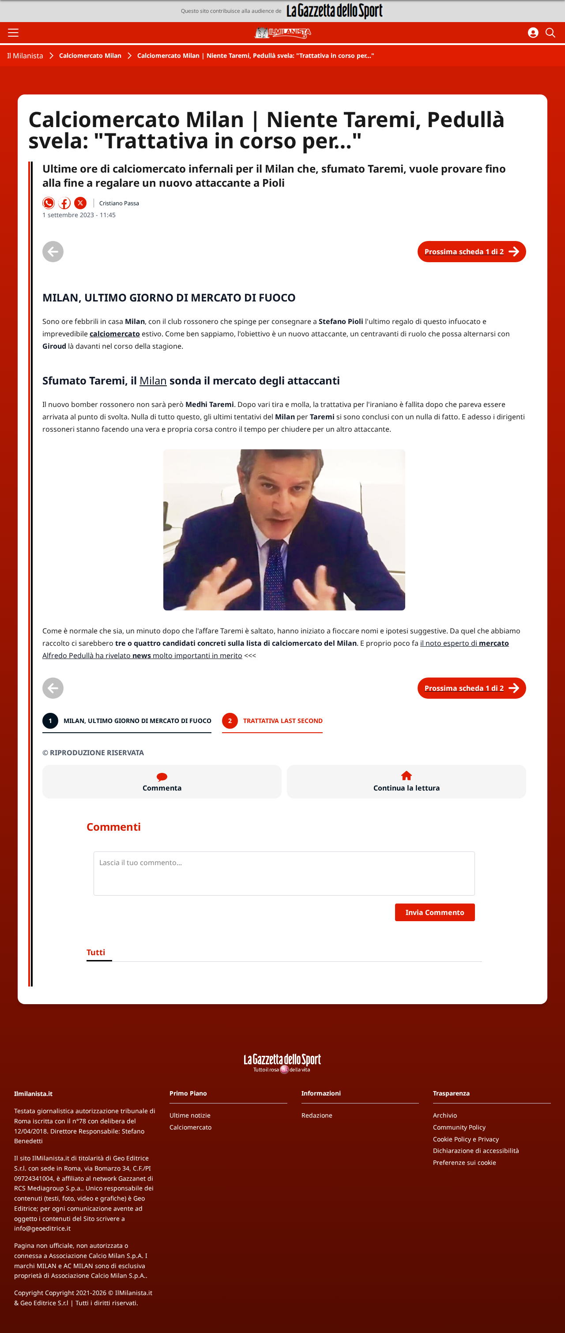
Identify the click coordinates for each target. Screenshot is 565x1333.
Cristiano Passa (119, 203)
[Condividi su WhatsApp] (48, 203)
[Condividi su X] (80, 203)
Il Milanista (25, 55)
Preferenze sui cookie (464, 1162)
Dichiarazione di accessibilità (476, 1150)
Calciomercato (190, 1127)
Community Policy (459, 1127)
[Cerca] (552, 32)
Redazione (316, 1115)
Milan (153, 380)
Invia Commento (435, 912)
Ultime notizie (190, 1115)
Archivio (445, 1115)
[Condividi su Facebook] (64, 203)
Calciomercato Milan (90, 55)
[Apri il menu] (13, 32)
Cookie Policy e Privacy (466, 1139)
